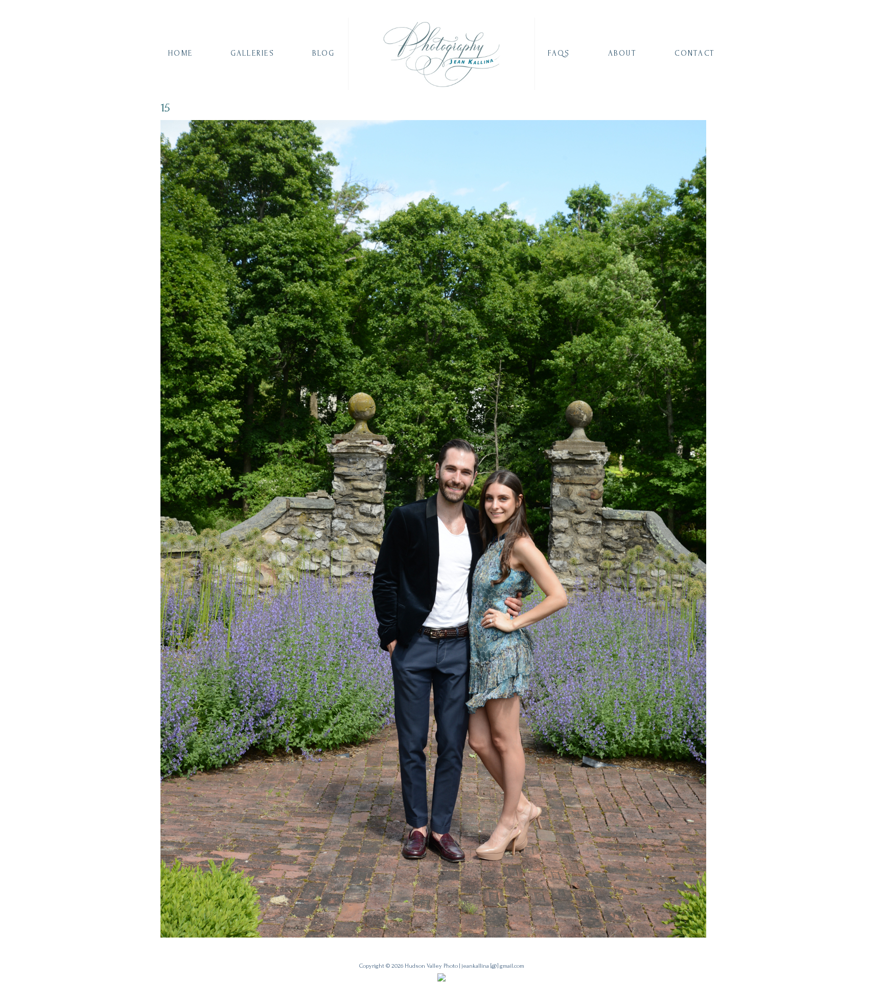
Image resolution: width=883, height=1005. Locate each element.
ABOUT (622, 53)
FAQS (559, 53)
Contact (695, 53)
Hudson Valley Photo (431, 966)
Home (180, 53)
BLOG (323, 53)
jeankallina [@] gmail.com (492, 966)
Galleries (252, 53)
